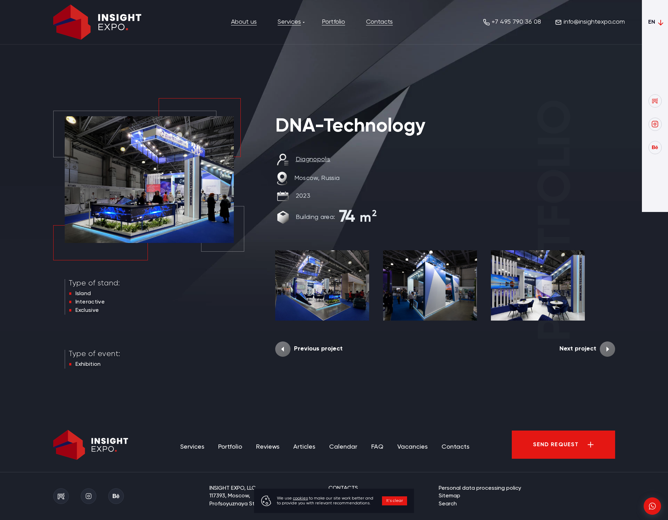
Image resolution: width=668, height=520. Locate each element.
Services (289, 22)
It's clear (394, 501)
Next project (577, 349)
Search (448, 504)
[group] (322, 285)
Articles (304, 447)
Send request (556, 445)
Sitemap (449, 496)
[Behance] (655, 147)
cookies (300, 498)
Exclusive (87, 310)
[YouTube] (655, 101)
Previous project (318, 349)
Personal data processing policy (480, 488)
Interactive (90, 302)
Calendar (343, 447)
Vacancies (412, 447)
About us (244, 22)
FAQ (377, 447)
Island (83, 294)
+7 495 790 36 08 (516, 22)
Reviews (267, 447)
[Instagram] (655, 124)
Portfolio (333, 22)
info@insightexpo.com (594, 22)
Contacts (379, 22)
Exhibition (88, 364)
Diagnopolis (313, 159)
